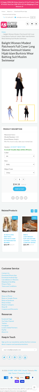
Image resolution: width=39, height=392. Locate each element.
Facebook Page (7, 319)
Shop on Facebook (8, 300)
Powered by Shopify (24, 373)
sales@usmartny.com (23, 17)
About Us (9, 11)
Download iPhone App (20, 11)
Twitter (4, 323)
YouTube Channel (8, 321)
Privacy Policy (6, 284)
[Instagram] (20, 357)
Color (6, 153)
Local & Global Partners (9, 328)
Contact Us (5, 273)
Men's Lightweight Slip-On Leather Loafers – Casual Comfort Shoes (29, 238)
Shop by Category (8, 305)
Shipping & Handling (8, 282)
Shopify (24, 370)
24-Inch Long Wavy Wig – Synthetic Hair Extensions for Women (9, 238)
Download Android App (9, 14)
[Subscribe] (34, 350)
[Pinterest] (14, 357)
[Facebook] (9, 357)
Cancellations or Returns (10, 280)
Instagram (5, 325)
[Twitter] (4, 357)
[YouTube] (25, 357)
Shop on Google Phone (9, 298)
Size (6, 161)
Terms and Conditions (9, 286)
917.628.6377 (9, 17)
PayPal (4, 330)
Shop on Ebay (6, 302)
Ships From (8, 169)
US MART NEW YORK (17, 147)
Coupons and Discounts (10, 309)
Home (3, 11)
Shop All (4, 307)
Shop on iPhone (7, 296)
